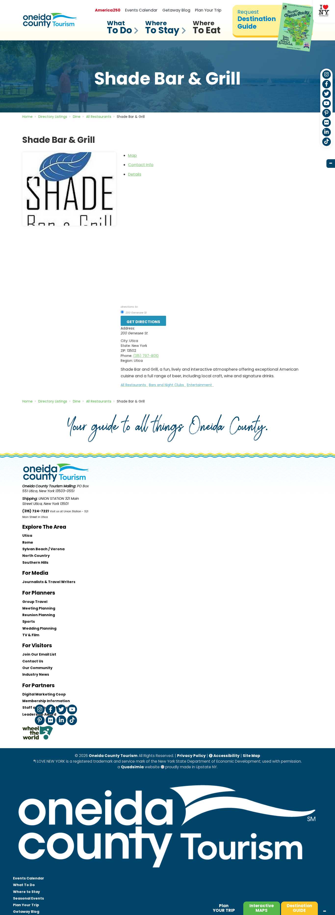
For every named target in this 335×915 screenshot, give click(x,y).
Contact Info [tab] (141, 165)
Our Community (37, 667)
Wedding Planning (39, 628)
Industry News (35, 674)
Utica (27, 535)
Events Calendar (141, 10)
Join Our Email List (39, 654)
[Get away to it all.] (167, 872)
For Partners (38, 685)
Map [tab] (132, 155)
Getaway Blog (176, 10)
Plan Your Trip (208, 10)
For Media (35, 572)
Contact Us (32, 661)
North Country (36, 555)
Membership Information (46, 700)
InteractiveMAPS (261, 908)
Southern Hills (35, 562)
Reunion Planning (38, 614)
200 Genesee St (136, 313)
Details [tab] (134, 174)
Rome (27, 542)
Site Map (251, 755)
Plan (224, 908)
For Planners (38, 592)
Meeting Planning (38, 608)
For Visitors (37, 645)
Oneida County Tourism (113, 755)
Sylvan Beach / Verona (43, 549)
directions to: (129, 307)
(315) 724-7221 (35, 511)
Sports (28, 621)
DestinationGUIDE (299, 908)
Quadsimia (132, 766)
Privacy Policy (191, 755)
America (107, 10)
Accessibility (226, 755)
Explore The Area (44, 526)
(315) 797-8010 (146, 355)
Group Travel (34, 601)
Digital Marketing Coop (44, 694)
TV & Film (30, 635)
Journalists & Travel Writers (48, 581)
